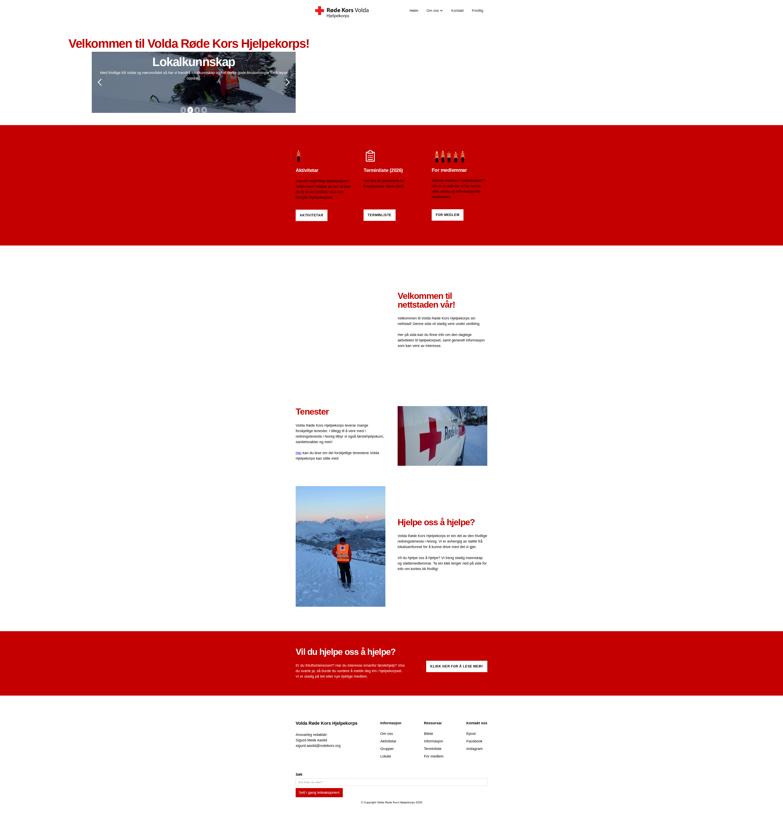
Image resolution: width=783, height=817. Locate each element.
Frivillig (477, 11)
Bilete (428, 734)
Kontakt (457, 11)
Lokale (385, 756)
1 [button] (183, 110)
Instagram (474, 749)
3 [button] (197, 110)
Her (299, 453)
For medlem (447, 215)
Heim (414, 11)
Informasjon (433, 741)
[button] (434, 11)
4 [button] (204, 110)
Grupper (387, 749)
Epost (471, 734)
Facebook (474, 741)
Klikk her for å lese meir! (456, 666)
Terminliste (380, 215)
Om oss (386, 734)
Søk (299, 774)
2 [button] (190, 110)
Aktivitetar (311, 215)
